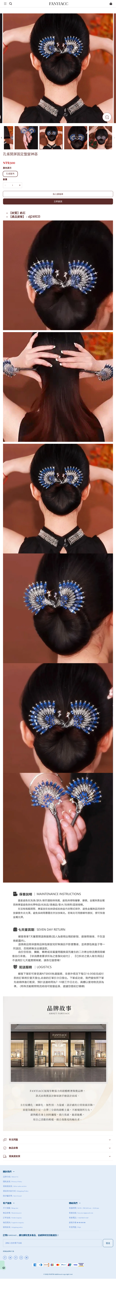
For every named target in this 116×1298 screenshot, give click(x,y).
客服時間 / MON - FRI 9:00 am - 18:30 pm (84, 1208)
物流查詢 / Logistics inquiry (13, 1223)
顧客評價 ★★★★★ (77, 1223)
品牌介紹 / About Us (10, 1177)
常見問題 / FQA (75, 1227)
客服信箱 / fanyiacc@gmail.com (81, 1213)
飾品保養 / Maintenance (12, 1213)
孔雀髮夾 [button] (10, 174)
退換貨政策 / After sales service (14, 1186)
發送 (108, 1243)
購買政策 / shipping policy (13, 1227)
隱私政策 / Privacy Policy (12, 1182)
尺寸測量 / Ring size (10, 1208)
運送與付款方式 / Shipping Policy (16, 1191)
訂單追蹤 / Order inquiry (12, 1218)
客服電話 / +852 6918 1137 (78, 1218)
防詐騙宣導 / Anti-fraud (12, 1196)
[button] (5, 4)
